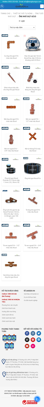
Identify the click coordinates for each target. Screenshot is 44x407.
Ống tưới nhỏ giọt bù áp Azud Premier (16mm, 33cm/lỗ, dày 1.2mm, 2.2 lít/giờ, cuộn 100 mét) (11, 214)
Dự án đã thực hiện (30, 297)
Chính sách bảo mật (8, 321)
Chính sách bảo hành (8, 318)
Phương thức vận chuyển (10, 305)
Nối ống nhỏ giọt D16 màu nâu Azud (11, 120)
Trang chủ (5, 13)
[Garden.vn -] (22, 6)
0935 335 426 (13, 1)
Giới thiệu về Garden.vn (31, 294)
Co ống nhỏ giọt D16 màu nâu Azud (11, 57)
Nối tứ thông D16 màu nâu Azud (33, 150)
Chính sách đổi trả (7, 315)
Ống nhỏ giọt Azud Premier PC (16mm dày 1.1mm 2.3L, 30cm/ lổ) (11, 180)
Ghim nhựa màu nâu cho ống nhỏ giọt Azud (11, 89)
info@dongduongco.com (32, 1)
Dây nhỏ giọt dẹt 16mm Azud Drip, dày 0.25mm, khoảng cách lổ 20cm (32, 58)
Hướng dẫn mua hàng (9, 311)
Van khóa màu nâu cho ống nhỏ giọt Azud (11, 276)
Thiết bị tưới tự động (22, 13)
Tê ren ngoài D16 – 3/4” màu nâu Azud (32, 246)
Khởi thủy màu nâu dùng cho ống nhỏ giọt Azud (33, 90)
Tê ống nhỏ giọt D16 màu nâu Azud (33, 211)
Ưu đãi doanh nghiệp (30, 300)
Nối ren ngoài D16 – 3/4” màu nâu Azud (11, 150)
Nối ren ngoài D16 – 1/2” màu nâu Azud (33, 120)
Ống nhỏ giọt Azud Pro (33, 178)
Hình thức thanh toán (8, 308)
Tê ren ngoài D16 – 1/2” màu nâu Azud (11, 246)
